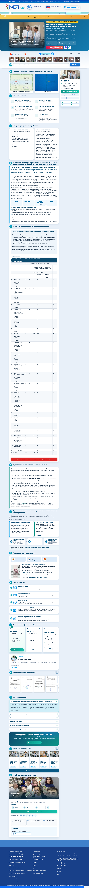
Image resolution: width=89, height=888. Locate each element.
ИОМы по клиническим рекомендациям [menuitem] (17, 868)
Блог (47, 1)
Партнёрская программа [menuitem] (38, 853)
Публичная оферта (76, 881)
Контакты (66, 1)
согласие (55, 886)
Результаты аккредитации (56, 1)
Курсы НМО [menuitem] (11, 865)
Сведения (37, 1)
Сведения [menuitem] (35, 871)
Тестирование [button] (47, 13)
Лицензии (25, 1)
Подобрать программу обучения (34, 770)
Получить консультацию (56, 47)
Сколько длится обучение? (17, 721)
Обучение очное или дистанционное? (20, 725)
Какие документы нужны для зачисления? (21, 729)
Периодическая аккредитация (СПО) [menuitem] (16, 854)
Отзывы (31, 1)
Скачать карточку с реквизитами (22, 833)
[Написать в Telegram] (69, 47)
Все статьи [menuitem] (35, 867)
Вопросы (76, 54)
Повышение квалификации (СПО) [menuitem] (15, 857)
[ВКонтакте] (21, 815)
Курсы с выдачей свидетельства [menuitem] (15, 871)
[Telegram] (24, 815)
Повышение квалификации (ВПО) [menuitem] (15, 859)
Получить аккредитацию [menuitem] (38, 859)
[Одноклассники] (26, 815)
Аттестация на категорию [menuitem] (14, 867)
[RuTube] (32, 815)
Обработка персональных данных (63, 881)
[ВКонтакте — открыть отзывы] (46, 54)
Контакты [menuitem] (35, 868)
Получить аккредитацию (35, 13)
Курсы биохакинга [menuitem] (12, 876)
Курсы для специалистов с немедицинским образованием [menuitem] (20, 870)
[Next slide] (57, 684)
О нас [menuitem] (34, 860)
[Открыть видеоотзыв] (11, 59)
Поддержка (51, 881)
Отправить (75, 64)
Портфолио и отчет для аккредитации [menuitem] (16, 853)
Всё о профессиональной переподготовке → (44, 17)
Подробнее (14, 667)
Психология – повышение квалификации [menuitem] (17, 873)
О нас (20, 1)
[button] (15, 571)
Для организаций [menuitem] (36, 854)
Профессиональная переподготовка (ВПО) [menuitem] (17, 862)
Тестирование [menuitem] (36, 857)
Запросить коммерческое (51, 649)
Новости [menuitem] (34, 865)
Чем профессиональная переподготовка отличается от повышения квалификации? (32, 701)
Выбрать (34, 649)
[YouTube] (29, 815)
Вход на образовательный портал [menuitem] (39, 870)
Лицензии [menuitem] (35, 862)
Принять (86, 886)
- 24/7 (61, 865)
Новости (43, 1)
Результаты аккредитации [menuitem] (38, 873)
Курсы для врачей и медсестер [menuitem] (39, 856)
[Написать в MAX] (65, 47)
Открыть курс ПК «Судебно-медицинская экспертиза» (45, 534)
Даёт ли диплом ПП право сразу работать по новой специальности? (27, 714)
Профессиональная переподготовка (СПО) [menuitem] (17, 860)
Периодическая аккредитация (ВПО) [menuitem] (16, 856)
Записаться (17, 649)
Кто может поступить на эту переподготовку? (21, 717)
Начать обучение (59, 13)
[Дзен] (35, 815)
